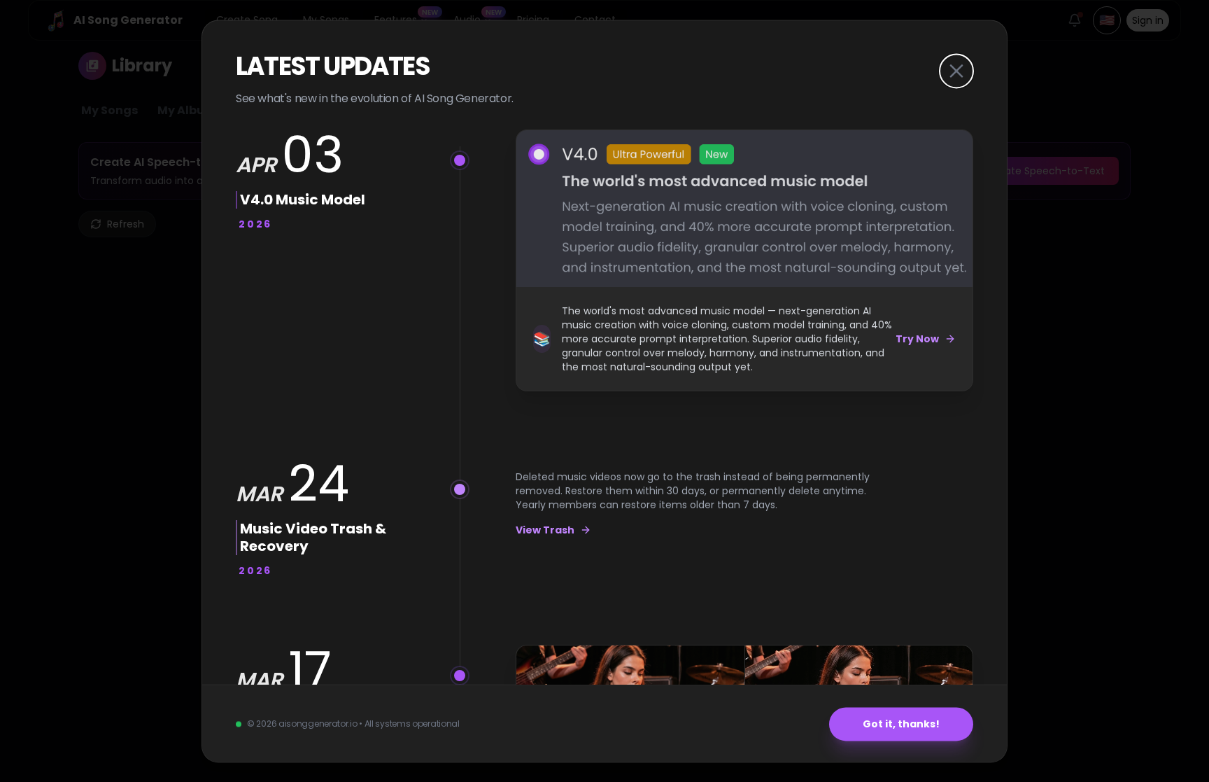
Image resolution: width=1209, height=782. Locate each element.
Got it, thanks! (901, 724)
